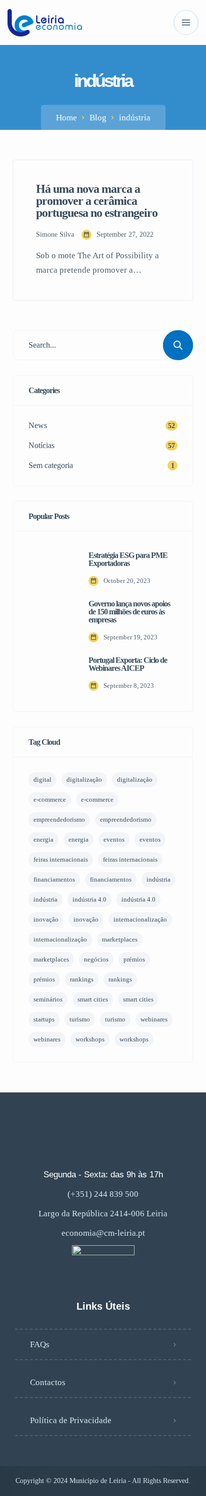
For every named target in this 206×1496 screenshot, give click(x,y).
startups (44, 1019)
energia (44, 839)
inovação (46, 919)
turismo (80, 1019)
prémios (134, 959)
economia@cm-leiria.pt (103, 1233)
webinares (154, 1019)
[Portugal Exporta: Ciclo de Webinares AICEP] (51, 673)
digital (43, 779)
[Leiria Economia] (45, 22)
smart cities (93, 999)
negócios (96, 959)
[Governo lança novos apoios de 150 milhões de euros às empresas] (51, 621)
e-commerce (50, 799)
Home (66, 117)
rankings (82, 979)
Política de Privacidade (71, 1420)
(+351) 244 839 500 (103, 1194)
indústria (158, 879)
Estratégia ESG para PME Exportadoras (128, 559)
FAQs (40, 1344)
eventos (114, 839)
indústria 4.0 (89, 899)
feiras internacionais (61, 859)
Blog (98, 117)
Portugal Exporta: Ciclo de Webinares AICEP (127, 664)
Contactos (48, 1382)
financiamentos (54, 879)
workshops (90, 1039)
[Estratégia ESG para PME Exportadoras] (51, 568)
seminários (48, 999)
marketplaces (120, 939)
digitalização (84, 779)
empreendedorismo (59, 819)
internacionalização (140, 919)
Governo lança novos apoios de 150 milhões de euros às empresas (129, 612)
